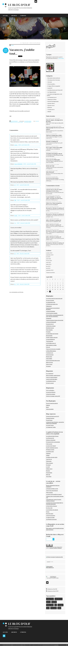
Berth (47, 407)
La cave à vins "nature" (51, 445)
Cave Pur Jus (49, 459)
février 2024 (49, 260)
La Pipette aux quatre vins (52, 304)
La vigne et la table (50, 517)
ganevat (48, 602)
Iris (15, 284)
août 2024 (48, 258)
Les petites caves (50, 451)
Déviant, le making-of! (52, 141)
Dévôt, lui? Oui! (50, 166)
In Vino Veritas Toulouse (51, 506)
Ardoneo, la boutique (50, 440)
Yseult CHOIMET (50, 197)
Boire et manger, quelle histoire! (53, 375)
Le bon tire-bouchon (50, 515)
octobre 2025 (49, 253)
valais (48, 608)
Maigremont (49, 306)
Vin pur (47, 511)
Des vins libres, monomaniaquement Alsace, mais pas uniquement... (54, 315)
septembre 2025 (49, 254)
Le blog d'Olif (19, 5)
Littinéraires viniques (51, 326)
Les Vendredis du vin (52, 97)
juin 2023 (48, 266)
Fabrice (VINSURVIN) (18, 164)
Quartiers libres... (28, 121)
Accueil (5, 15)
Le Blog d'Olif (48, 561)
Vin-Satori (48, 465)
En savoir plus (56, 644)
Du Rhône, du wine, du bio (51, 457)
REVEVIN (50, 107)
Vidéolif (49, 111)
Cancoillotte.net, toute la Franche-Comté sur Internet (53, 500)
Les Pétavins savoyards (51, 519)
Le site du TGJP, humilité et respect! (54, 494)
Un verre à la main (50, 300)
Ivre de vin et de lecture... (52, 178)
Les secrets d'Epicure (50, 392)
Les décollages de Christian (52, 333)
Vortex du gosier (50, 354)
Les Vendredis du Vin (50, 302)
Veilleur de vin (49, 468)
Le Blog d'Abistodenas (51, 351)
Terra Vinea (48, 476)
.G (20, 42)
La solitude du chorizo (51, 381)
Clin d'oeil (50, 82)
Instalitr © (50, 88)
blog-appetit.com (50, 567)
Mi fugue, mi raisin (50, 449)
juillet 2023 (48, 264)
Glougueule (48, 318)
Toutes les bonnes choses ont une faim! (54, 320)
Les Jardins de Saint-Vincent (52, 436)
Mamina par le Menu (52, 99)
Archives (14, 15)
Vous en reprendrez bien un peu (53, 360)
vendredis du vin (58, 599)
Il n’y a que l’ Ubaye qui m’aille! (54, 147)
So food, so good (50, 383)
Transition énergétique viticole (54, 153)
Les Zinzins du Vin (50, 438)
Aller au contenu (4, 1)
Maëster (48, 405)
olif (15, 185)
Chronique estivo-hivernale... (54, 80)
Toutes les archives (50, 272)
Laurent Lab (49, 189)
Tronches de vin (51, 109)
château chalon (50, 605)
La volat (48, 466)
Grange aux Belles (24, 104)
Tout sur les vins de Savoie (52, 490)
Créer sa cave (49, 443)
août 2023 (48, 262)
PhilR (15, 200)
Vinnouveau (48, 461)
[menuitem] (6, 15)
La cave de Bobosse (50, 339)
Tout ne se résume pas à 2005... (54, 135)
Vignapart (48, 453)
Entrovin (48, 347)
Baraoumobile (49, 335)
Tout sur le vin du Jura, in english (53, 349)
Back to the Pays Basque (35, 42)
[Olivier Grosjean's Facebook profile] (54, 556)
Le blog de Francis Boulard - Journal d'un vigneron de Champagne (55, 423)
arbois (59, 608)
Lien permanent (14, 121)
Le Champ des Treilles (51, 427)
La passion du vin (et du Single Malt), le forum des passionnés (54, 503)
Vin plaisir (48, 331)
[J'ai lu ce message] (66, 644)
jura (55, 605)
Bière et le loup (49, 362)
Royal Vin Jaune (49, 513)
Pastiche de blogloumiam (53, 101)
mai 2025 (48, 256)
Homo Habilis (49, 358)
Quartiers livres (51, 105)
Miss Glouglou (49, 329)
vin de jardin (20, 122)
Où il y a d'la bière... (50, 390)
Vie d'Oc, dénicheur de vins (52, 447)
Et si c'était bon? (49, 373)
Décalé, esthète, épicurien (52, 337)
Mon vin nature (49, 463)
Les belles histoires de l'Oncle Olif (55, 90)
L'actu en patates (50, 409)
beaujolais (54, 602)
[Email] (36, 1)
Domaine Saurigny (50, 418)
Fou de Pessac (49, 420)
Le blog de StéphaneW (51, 322)
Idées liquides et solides (51, 345)
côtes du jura (53, 608)
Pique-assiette (49, 492)
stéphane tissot (50, 599)
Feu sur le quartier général (52, 403)
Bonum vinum (49, 356)
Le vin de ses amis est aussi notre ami (54, 298)
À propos (23, 15)
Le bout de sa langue (50, 394)
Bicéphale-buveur (50, 327)
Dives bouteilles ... (52, 84)
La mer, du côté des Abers (51, 379)
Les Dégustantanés (52, 92)
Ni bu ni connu (49, 364)
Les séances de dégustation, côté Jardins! (54, 94)
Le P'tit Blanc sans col (51, 343)
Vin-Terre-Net (49, 507)
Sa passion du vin (50, 324)
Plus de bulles (49, 472)
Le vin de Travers (50, 425)
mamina (15, 144)
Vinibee (47, 455)
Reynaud (48, 208)
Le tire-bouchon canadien (51, 313)
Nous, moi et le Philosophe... (53, 159)
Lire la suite (61, 58)
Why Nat (48, 474)
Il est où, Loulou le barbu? (51, 377)
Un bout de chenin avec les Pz (52, 416)
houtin (15, 122)
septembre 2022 (49, 270)
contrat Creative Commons (56, 548)
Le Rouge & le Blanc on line (52, 488)
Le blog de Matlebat (50, 311)
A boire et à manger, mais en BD (53, 396)
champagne (60, 605)
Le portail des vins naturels (52, 509)
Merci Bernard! (50, 172)
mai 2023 (48, 268)
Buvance (48, 470)
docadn (15, 215)
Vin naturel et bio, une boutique (53, 442)
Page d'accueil (25, 42)
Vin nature (48, 366)
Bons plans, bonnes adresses (54, 78)
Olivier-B (48, 203)
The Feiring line (49, 341)
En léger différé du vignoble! (54, 86)
